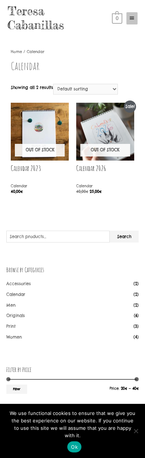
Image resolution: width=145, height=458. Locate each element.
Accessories (18, 283)
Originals (15, 315)
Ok (74, 447)
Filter (16, 389)
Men (11, 305)
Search (124, 236)
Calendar (15, 294)
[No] (135, 431)
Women (14, 337)
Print (11, 326)
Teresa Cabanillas (35, 18)
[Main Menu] (132, 18)
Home (16, 51)
